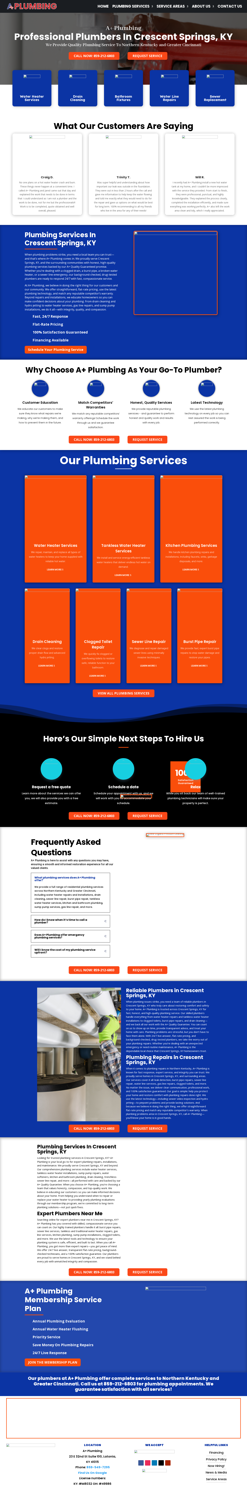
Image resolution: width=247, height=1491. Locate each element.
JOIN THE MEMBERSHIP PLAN (52, 1362)
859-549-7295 (98, 1467)
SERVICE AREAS (171, 6)
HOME (103, 6)
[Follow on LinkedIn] (154, 1463)
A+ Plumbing (123, 28)
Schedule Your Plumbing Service (55, 349)
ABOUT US (201, 6)
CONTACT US (230, 6)
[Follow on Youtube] (168, 1463)
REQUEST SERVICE (147, 56)
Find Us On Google (92, 1473)
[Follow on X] (161, 1463)
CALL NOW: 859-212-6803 (94, 56)
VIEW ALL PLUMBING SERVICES (123, 693)
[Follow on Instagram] (147, 1463)
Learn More (54, 569)
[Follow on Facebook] (141, 1463)
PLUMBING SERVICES (131, 6)
